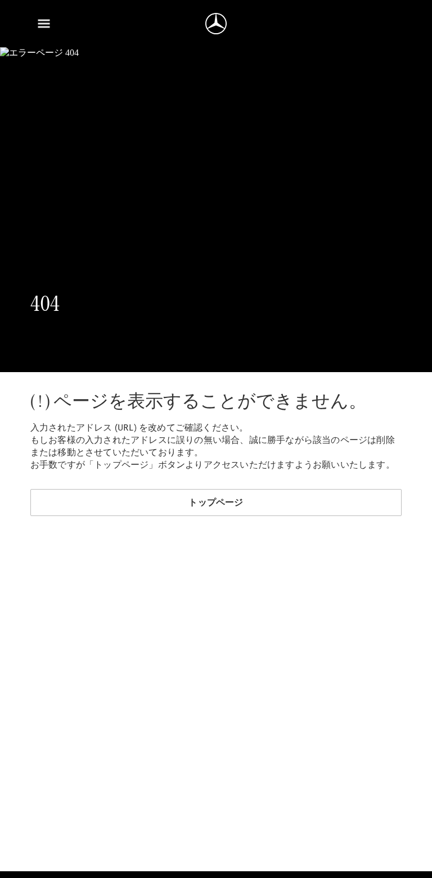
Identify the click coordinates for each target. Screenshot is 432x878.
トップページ (215, 502)
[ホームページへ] (216, 24)
